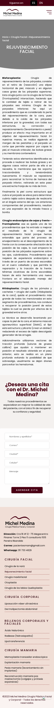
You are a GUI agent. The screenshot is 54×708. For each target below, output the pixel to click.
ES (33, 3)
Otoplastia (11, 582)
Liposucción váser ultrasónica (21, 603)
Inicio (5, 37)
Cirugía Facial (19, 37)
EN (41, 3)
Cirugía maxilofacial (16, 577)
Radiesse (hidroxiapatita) (19, 636)
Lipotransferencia (15, 641)
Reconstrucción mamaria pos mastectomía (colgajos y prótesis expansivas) (24, 678)
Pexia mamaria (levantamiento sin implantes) (24, 669)
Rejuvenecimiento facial (18, 571)
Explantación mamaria (17, 662)
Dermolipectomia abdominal (21, 609)
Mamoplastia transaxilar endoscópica (26, 657)
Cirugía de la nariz (15, 566)
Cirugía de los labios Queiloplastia (23, 588)
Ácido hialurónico (14, 630)
